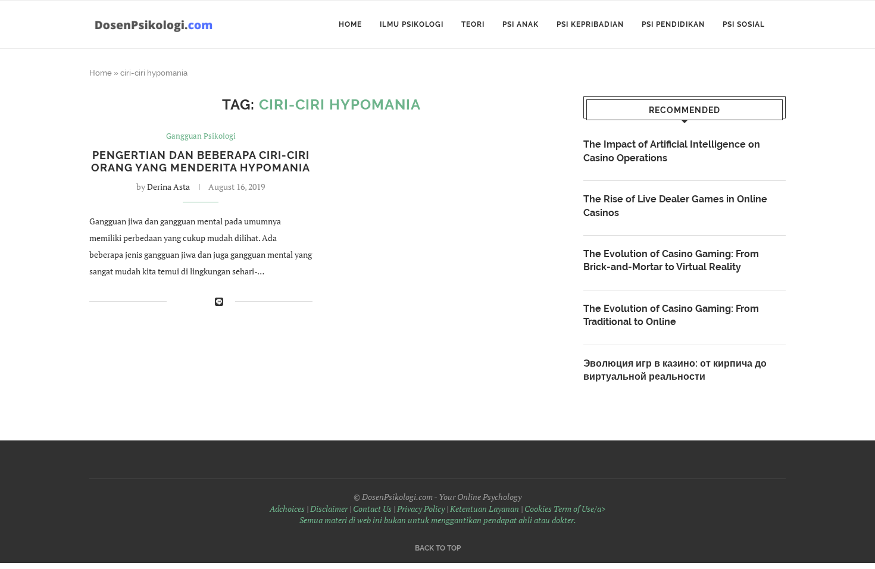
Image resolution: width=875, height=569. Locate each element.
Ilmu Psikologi (411, 24)
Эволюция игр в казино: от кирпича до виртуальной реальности (675, 370)
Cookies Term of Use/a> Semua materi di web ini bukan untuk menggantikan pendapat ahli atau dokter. (452, 514)
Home (350, 24)
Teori (473, 24)
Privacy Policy (421, 508)
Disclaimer (329, 508)
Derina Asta (168, 186)
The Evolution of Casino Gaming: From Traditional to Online (671, 315)
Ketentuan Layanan (484, 508)
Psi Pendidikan (673, 24)
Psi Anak (520, 24)
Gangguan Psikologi (201, 136)
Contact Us (372, 508)
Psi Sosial (744, 24)
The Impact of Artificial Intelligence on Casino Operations (671, 151)
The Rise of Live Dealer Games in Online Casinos (675, 205)
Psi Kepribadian (590, 24)
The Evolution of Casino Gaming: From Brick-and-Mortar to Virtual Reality (671, 260)
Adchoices (287, 508)
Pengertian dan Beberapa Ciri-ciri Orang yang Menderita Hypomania (200, 161)
